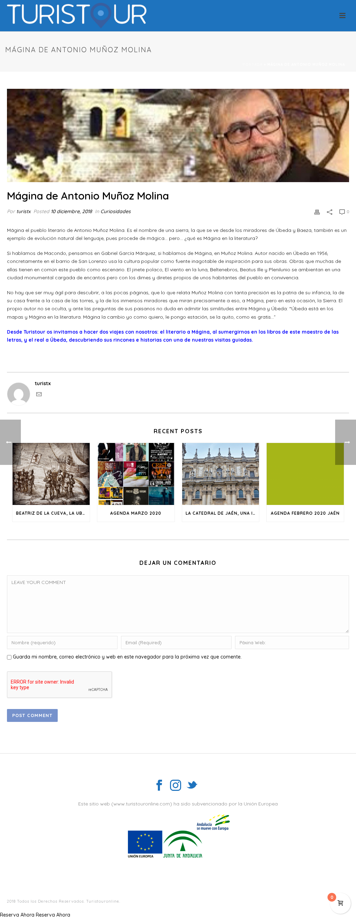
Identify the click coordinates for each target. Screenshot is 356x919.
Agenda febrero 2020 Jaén (305, 513)
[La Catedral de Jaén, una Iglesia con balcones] (220, 474)
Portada (252, 64)
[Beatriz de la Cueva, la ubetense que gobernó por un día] (51, 474)
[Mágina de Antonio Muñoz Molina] (178, 135)
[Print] (317, 212)
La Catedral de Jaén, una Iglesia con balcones (222, 513)
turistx (23, 211)
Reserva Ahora (17, 915)
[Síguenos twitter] (191, 786)
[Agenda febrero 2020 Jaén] (305, 474)
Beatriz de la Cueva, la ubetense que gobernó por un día (53, 513)
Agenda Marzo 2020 (135, 513)
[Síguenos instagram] (175, 786)
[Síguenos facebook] (159, 786)
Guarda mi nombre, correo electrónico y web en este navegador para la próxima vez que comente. (127, 657)
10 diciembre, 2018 (71, 211)
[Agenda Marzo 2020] (136, 474)
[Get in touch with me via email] (39, 395)
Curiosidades (115, 211)
